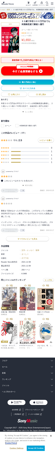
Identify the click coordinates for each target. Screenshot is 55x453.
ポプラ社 (35, 30)
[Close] (51, 436)
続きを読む (29, 185)
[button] (35, 414)
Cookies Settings (16, 448)
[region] (27, 442)
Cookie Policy (11, 443)
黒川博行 (11, 348)
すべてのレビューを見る (27, 239)
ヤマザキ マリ (24, 348)
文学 (10, 24)
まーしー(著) (25, 30)
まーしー (8, 126)
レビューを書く (26, 35)
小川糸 (39, 348)
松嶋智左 (4, 314)
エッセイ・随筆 (33, 250)
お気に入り (15, 94)
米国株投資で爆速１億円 (27, 126)
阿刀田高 (4, 348)
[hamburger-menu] (52, 4)
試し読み (42, 94)
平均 (15, 140)
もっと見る (29, 112)
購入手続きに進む (29, 82)
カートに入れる (29, 88)
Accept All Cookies (35, 448)
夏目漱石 (40, 314)
